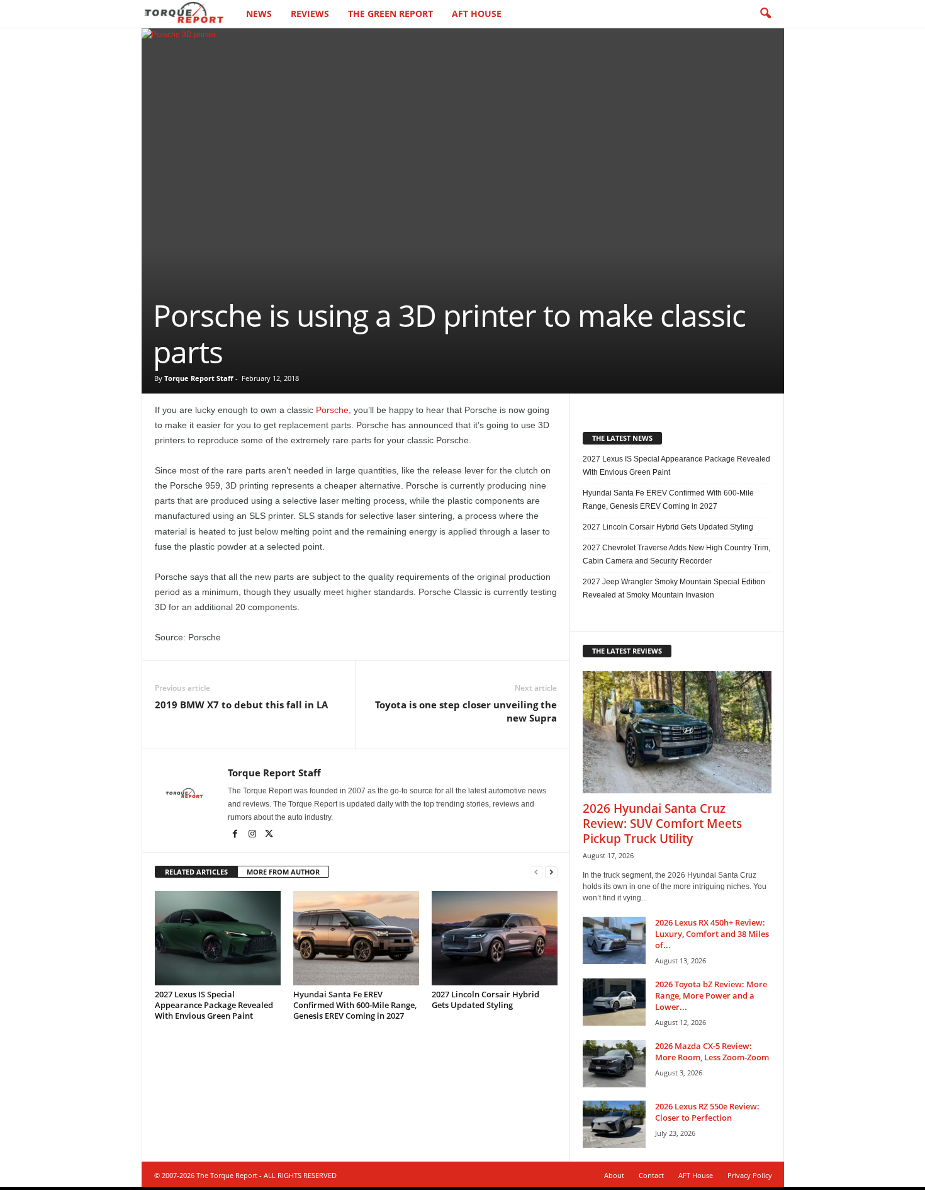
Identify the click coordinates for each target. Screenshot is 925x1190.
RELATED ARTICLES (196, 871)
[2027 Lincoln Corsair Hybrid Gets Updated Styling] (495, 938)
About (614, 1175)
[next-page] (551, 872)
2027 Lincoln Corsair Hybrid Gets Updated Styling (485, 1000)
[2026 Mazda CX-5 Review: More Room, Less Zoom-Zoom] (614, 1063)
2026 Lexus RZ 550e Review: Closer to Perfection (707, 1112)
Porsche (332, 410)
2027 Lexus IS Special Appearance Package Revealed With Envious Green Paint (214, 1005)
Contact (651, 1175)
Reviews (310, 14)
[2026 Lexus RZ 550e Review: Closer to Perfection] (614, 1124)
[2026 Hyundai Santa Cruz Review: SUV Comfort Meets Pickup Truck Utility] (677, 732)
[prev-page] (536, 872)
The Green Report (390, 14)
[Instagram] (253, 834)
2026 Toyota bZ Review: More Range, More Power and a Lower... (711, 995)
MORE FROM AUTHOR (283, 871)
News (259, 14)
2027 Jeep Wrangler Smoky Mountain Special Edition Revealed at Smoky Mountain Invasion (674, 588)
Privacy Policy (749, 1175)
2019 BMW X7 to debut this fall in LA (241, 704)
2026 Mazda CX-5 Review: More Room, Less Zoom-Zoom (712, 1051)
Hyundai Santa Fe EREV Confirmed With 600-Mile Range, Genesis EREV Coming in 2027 (355, 1005)
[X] (269, 834)
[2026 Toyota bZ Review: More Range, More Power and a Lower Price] (614, 1002)
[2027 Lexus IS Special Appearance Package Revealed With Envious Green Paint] (218, 938)
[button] (765, 14)
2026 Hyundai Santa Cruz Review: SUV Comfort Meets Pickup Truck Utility (662, 823)
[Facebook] (236, 834)
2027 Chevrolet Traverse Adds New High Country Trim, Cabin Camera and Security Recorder (676, 554)
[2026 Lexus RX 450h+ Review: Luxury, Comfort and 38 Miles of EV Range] (614, 940)
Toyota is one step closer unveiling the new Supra (466, 711)
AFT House (477, 14)
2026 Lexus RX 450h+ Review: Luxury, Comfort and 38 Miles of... (712, 934)
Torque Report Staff (198, 378)
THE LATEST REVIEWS (627, 650)
